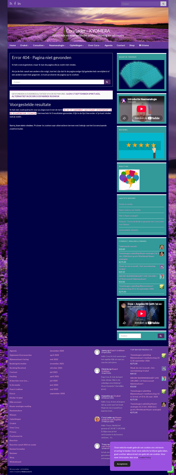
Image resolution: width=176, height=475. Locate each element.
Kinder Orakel (16, 398)
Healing (13, 376)
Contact (121, 45)
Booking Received (18, 368)
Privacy (13, 432)
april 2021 (54, 376)
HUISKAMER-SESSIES (128, 230)
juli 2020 (53, 380)
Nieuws (13, 415)
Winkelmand (15, 462)
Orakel (24, 45)
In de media (15, 385)
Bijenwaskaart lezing (19, 359)
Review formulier (17, 449)
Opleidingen (76, 45)
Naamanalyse (16, 410)
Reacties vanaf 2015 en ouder (23, 444)
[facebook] (15, 3)
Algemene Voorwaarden (21, 355)
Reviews (13, 453)
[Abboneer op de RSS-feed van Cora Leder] (11, 3)
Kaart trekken (16, 389)
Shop (132, 45)
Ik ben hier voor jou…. (19, 380)
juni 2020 (54, 385)
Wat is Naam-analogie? (128, 216)
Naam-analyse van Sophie (130, 210)
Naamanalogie (56, 45)
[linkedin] (19, 3)
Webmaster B (26, 472)
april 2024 (54, 355)
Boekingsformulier (18, 363)
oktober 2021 (56, 368)
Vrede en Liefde (126, 204)
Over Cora (93, 45)
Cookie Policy (144, 457)
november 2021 (57, 363)
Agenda (108, 45)
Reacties (14, 440)
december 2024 (57, 351)
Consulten (38, 45)
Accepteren (122, 464)
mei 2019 (54, 389)
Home (13, 45)
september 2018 (57, 393)
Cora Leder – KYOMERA (88, 30)
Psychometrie (16, 436)
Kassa (12, 393)
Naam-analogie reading (20, 406)
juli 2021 (53, 372)
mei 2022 (54, 359)
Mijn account (15, 402)
